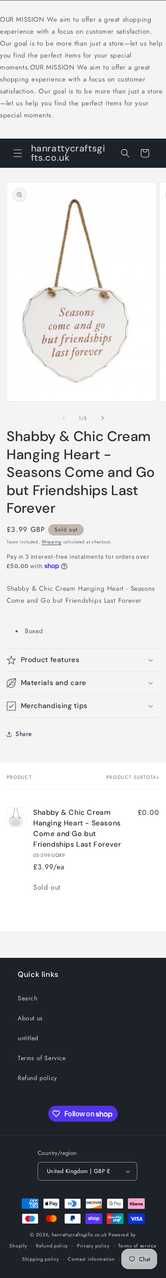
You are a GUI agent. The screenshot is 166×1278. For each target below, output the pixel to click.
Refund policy (37, 1077)
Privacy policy (93, 1245)
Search (28, 998)
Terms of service (137, 1245)
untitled (28, 1038)
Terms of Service (42, 1057)
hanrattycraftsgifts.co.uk (79, 1234)
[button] (17, 153)
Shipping (52, 541)
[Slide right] (102, 418)
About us (30, 1018)
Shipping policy (40, 1259)
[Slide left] (63, 418)
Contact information (91, 1259)
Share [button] (23, 733)
